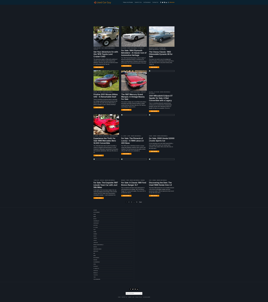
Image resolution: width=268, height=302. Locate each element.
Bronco (123, 180)
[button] (141, 293)
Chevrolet (96, 220)
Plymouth (141, 48)
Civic (150, 180)
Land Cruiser (97, 48)
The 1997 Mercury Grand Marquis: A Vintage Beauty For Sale (133, 96)
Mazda (95, 246)
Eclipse (151, 91)
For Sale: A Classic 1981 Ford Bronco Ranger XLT (133, 184)
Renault (96, 272)
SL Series (96, 135)
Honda (155, 135)
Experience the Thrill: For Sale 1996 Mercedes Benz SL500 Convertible (105, 140)
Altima (100, 91)
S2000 (150, 135)
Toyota (96, 49)
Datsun (95, 225)
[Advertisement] (134, 15)
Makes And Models (110, 48)
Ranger (143, 180)
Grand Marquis (125, 91)
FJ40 (102, 48)
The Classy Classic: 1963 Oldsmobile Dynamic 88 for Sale (161, 54)
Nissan (95, 91)
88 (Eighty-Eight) (153, 48)
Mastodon (172, 2)
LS (121, 135)
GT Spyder (156, 91)
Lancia (95, 238)
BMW (95, 216)
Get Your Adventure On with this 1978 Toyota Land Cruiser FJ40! (106, 54)
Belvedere (124, 48)
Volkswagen (97, 279)
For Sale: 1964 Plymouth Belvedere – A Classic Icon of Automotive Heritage (133, 52)
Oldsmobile (163, 49)
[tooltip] (160, 2)
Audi (95, 214)
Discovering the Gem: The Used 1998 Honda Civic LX (160, 184)
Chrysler (96, 223)
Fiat (95, 229)
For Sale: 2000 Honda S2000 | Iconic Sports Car (161, 139)
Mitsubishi (152, 93)
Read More (98, 67)
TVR (94, 277)
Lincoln (102, 180)
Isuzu (95, 236)
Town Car (96, 180)
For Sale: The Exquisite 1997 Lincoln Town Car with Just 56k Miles (106, 185)
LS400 (128, 135)
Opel (95, 264)
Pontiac (96, 270)
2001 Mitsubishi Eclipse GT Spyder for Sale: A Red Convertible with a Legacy (161, 98)
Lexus (124, 135)
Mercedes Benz (114, 135)
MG (94, 253)
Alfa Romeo (97, 212)
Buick (95, 218)
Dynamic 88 (162, 48)
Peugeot (96, 266)
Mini (95, 255)
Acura (95, 210)
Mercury (143, 91)
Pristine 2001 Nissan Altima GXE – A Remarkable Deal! (106, 95)
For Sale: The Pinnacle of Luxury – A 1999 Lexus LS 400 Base (132, 140)
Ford (127, 180)
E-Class (96, 227)
